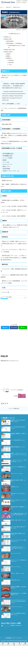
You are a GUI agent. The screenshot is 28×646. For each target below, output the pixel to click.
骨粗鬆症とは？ (7, 37)
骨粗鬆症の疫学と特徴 (9, 49)
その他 (9, 64)
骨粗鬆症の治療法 (8, 51)
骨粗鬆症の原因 (7, 39)
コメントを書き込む (14, 408)
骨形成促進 (11, 60)
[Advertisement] (14, 310)
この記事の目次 (12, 33)
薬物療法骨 (8, 58)
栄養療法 (8, 54)
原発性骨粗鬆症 (10, 41)
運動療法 (8, 56)
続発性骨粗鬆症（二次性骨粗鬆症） (14, 43)
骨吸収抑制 (11, 62)
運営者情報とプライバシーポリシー (14, 638)
